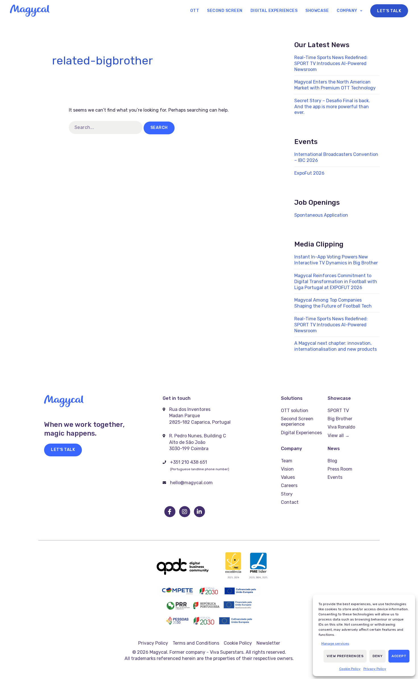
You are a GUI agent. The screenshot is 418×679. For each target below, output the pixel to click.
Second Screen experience (297, 421)
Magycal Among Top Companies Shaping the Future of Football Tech (333, 303)
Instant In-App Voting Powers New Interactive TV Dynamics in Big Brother (336, 260)
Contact (290, 502)
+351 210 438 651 (188, 462)
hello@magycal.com (191, 482)
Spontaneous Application (321, 215)
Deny (377, 656)
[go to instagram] (184, 511)
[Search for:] (106, 127)
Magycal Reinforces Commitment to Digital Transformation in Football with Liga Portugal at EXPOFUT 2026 (335, 281)
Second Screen (225, 10)
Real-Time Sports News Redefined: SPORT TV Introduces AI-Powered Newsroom (331, 63)
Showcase (317, 10)
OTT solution (294, 410)
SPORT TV (338, 410)
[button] (63, 450)
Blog (332, 460)
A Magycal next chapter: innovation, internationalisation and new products (335, 346)
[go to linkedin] (199, 511)
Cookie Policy (350, 669)
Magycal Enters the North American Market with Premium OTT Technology (335, 85)
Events (335, 477)
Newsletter (268, 643)
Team (286, 460)
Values (288, 477)
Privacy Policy (374, 669)
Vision (287, 469)
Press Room (340, 469)
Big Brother (340, 418)
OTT (194, 10)
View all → (338, 435)
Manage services (335, 643)
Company (347, 10)
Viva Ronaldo (341, 427)
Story (287, 494)
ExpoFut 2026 (309, 173)
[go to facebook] (170, 511)
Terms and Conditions (196, 643)
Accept (399, 656)
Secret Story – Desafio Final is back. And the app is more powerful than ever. (332, 106)
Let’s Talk (389, 11)
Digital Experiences (274, 10)
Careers (289, 485)
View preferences (345, 656)
